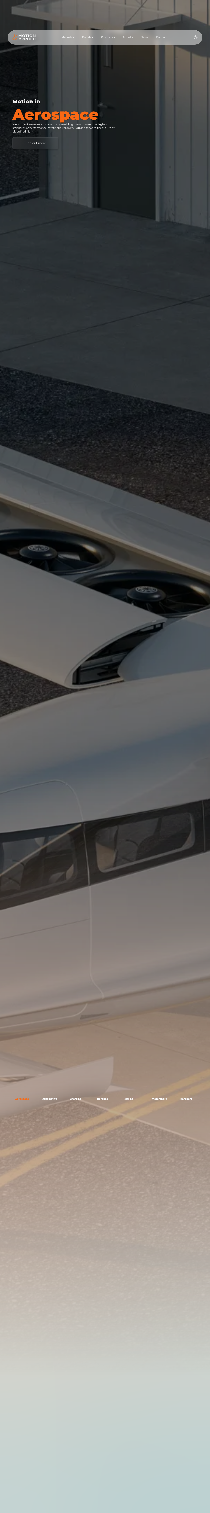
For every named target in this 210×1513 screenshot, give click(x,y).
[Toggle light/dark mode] (196, 37)
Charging (75, 1098)
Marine (129, 1098)
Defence (102, 1098)
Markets (67, 37)
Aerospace (22, 1098)
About (128, 37)
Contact (161, 37)
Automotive (49, 1098)
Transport (185, 1098)
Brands (87, 37)
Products (108, 37)
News (144, 37)
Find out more (35, 143)
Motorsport (159, 1098)
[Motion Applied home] (23, 37)
